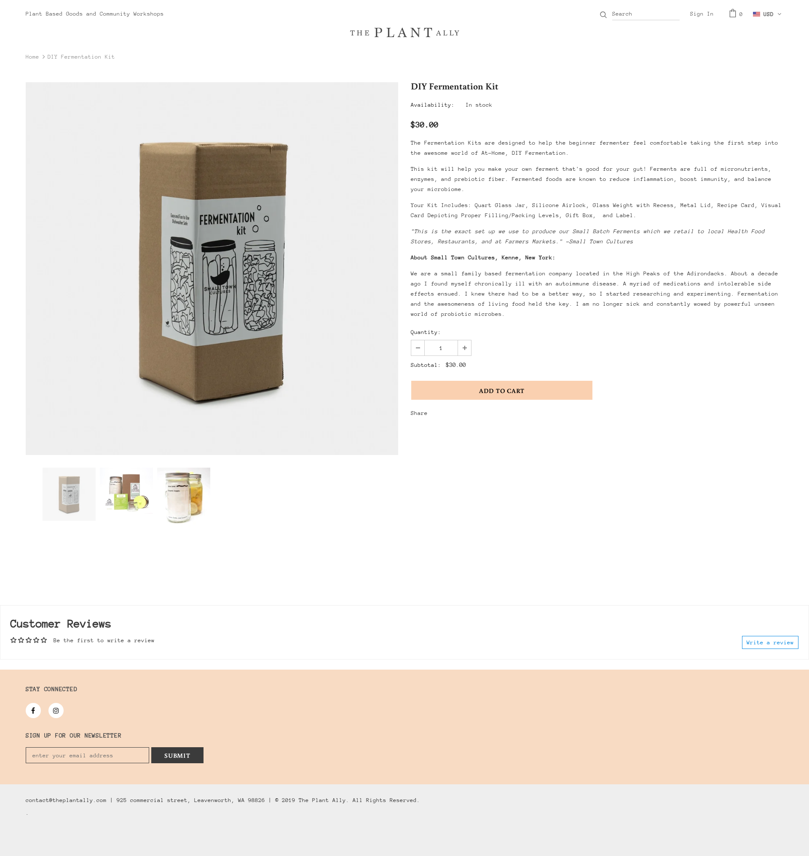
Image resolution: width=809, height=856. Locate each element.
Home (32, 57)
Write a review (770, 642)
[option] (212, 268)
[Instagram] (56, 710)
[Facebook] (33, 710)
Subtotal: (426, 365)
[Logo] (404, 32)
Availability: (433, 105)
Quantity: (426, 332)
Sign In (702, 14)
